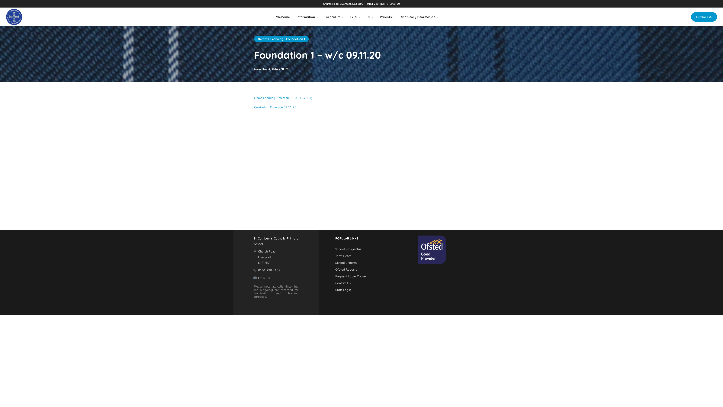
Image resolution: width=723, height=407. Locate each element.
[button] (704, 17)
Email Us (395, 4)
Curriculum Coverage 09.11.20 (275, 107)
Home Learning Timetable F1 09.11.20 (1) (283, 98)
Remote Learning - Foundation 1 (281, 39)
